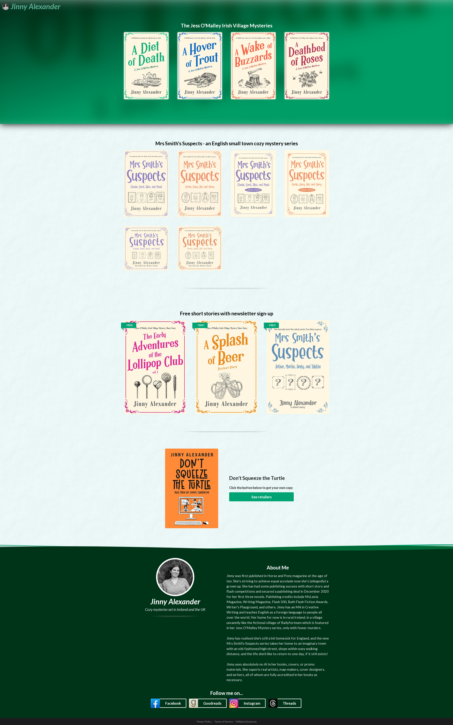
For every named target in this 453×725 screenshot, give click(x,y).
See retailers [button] (261, 497)
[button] (168, 703)
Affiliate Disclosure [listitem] (246, 721)
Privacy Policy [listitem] (204, 721)
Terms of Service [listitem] (223, 721)
